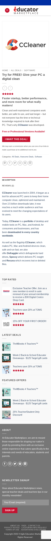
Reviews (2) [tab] (8, 186)
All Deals (16, 70)
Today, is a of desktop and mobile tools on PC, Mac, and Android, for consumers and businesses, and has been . (25, 228)
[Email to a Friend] (20, 163)
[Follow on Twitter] (15, 464)
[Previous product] (10, 88)
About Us (15, 526)
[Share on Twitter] (15, 163)
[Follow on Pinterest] (20, 464)
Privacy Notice (12, 528)
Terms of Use (12, 530)
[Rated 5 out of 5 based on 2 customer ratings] (25, 94)
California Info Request (34, 528)
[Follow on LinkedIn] (25, 464)
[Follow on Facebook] (4, 464)
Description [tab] (8, 180)
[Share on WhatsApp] (4, 163)
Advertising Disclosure (33, 530)
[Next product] (4, 88)
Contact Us (34, 526)
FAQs (24, 526)
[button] (7, 10)
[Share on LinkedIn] (30, 163)
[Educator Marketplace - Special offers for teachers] (26, 10)
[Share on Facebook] (10, 163)
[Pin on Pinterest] (25, 163)
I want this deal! (16, 139)
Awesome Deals (27, 157)
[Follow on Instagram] (10, 464)
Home (5, 70)
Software (29, 70)
